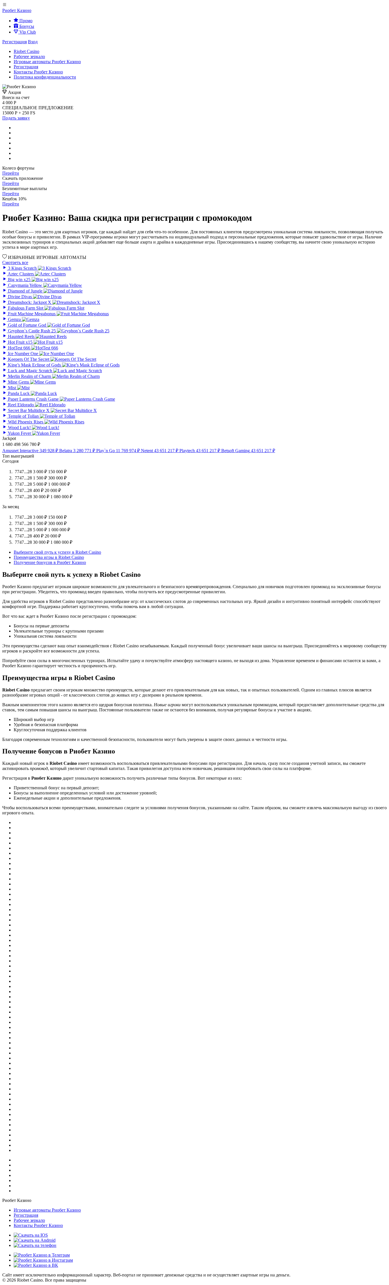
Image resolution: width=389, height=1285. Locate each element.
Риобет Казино (16, 10)
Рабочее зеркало (29, 56)
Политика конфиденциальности (45, 77)
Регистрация (14, 41)
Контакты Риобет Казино (38, 71)
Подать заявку (16, 118)
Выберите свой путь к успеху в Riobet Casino (57, 552)
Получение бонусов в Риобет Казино (50, 562)
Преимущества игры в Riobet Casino (49, 557)
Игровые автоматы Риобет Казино (47, 61)
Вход (33, 41)
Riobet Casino (26, 51)
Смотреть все (15, 262)
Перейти (10, 173)
